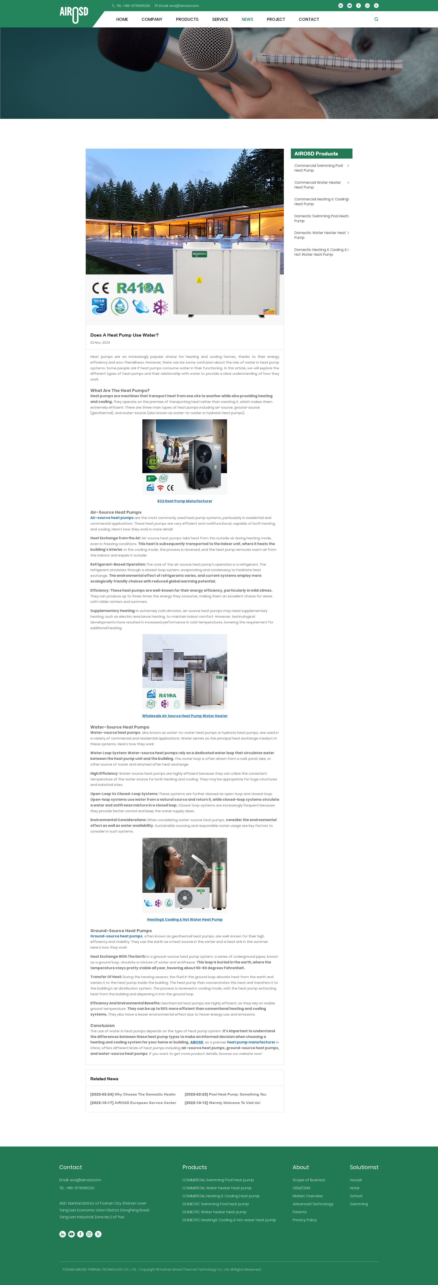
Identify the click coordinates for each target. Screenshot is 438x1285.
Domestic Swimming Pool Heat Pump (321, 218)
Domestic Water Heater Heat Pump (320, 235)
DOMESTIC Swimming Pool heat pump (215, 1204)
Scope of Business (309, 1180)
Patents (300, 1212)
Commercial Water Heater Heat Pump (318, 185)
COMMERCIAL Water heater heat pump (217, 1188)
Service (220, 19)
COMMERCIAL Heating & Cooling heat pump (221, 1196)
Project (276, 19)
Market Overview (308, 1196)
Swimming (359, 1204)
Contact (309, 19)
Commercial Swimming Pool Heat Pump (319, 168)
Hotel (354, 1188)
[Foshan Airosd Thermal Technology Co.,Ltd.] (73, 15)
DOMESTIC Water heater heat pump (214, 1212)
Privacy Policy (305, 1220)
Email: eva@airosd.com (80, 1180)
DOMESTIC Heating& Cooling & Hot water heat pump (229, 1220)
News (247, 19)
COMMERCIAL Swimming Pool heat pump (218, 1180)
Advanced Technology (313, 1204)
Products (187, 19)
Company (152, 19)
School (356, 1196)
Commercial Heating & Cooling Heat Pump (321, 202)
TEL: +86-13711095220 (76, 1188)
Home (122, 19)
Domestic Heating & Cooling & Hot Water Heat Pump (321, 252)
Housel (356, 1180)
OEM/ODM (301, 1188)
